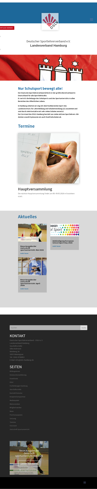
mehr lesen (24, 253)
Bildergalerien (15, 371)
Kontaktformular (16, 393)
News (12, 411)
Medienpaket (14, 400)
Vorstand (13, 426)
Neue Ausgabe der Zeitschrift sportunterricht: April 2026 (30, 282)
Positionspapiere (16, 415)
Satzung (13, 418)
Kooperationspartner (17, 397)
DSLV (11, 382)
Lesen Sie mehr (29, 463)
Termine (13, 422)
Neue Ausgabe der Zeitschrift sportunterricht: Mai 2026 (29, 453)
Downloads (14, 378)
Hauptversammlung (35, 188)
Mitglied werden (15, 407)
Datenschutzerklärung (18, 375)
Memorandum (15, 404)
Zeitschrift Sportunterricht (19, 429)
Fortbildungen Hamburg (18, 386)
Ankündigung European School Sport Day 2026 (63, 242)
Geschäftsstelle (15, 389)
